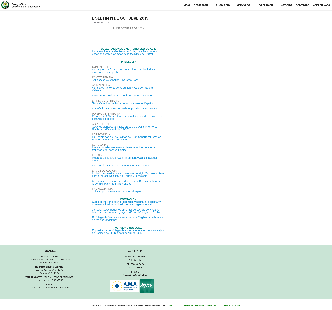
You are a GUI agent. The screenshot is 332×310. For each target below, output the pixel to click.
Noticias (286, 5)
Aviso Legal (212, 306)
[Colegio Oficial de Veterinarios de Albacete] (20, 5)
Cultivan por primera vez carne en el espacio (117, 191)
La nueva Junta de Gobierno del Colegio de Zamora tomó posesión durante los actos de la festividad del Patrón (125, 52)
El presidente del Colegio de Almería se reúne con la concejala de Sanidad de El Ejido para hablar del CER (128, 231)
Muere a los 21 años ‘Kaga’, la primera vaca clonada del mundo (124, 159)
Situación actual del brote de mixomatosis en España (122, 103)
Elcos (169, 306)
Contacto (302, 5)
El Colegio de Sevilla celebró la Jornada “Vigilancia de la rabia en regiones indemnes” (127, 218)
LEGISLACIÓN (265, 5)
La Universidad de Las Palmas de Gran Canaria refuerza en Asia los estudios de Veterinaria (126, 138)
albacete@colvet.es (135, 275)
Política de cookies (230, 306)
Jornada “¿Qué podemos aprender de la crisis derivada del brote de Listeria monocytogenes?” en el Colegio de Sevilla (126, 211)
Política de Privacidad (193, 306)
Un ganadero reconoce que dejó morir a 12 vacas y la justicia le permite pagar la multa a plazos (127, 182)
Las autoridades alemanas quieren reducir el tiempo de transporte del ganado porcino (123, 148)
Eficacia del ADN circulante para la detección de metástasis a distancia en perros (127, 117)
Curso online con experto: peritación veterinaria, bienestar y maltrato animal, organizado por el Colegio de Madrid (126, 203)
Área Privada (321, 5)
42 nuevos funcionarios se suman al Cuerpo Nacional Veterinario (122, 89)
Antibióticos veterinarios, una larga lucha (115, 79)
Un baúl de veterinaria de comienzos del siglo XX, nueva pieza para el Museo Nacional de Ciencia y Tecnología (128, 174)
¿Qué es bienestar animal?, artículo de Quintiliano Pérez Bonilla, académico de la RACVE (124, 128)
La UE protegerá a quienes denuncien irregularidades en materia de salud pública (124, 71)
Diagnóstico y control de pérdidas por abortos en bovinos (125, 108)
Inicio (186, 5)
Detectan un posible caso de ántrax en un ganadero (122, 95)
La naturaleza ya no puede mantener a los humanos (122, 165)
